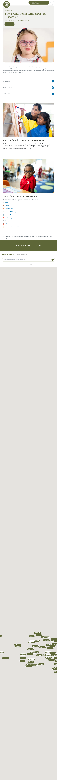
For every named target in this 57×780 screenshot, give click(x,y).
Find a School (9, 24)
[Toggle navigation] (52, 2)
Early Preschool (9, 209)
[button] (22, 654)
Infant (6, 203)
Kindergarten (8, 221)
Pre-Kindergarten (10, 218)
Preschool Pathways (11, 212)
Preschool (8, 215)
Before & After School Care (13, 224)
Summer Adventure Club (12, 227)
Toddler (7, 206)
